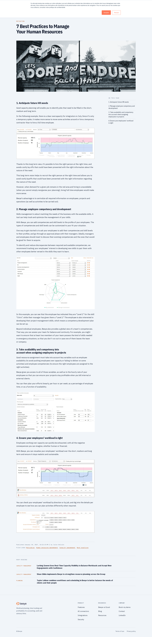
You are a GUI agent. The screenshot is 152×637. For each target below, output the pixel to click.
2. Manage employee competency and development (121, 107)
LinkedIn (122, 615)
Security (81, 619)
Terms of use (120, 631)
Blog (100, 611)
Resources (102, 615)
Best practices (82, 547)
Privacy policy (131, 631)
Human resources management (47, 547)
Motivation (30, 547)
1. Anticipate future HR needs (118, 102)
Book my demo (125, 607)
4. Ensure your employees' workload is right (120, 122)
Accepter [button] (106, 12)
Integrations (82, 615)
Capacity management (67, 547)
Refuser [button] (116, 12)
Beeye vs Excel (104, 607)
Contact (122, 611)
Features (81, 607)
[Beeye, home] (45, 603)
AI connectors (83, 611)
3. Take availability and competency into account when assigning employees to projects (120, 114)
